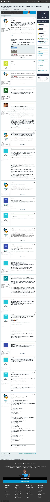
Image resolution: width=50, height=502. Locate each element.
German (8, 500)
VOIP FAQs (39, 491)
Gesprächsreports (28, 493)
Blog (38, 488)
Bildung (16, 494)
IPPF (4, 500)
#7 (34, 148)
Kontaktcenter (17, 490)
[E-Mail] (7, 456)
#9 (34, 198)
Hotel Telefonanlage (18, 493)
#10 (34, 213)
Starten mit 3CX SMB (40, 487)
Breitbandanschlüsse (41, 58)
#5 (34, 102)
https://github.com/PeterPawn (15, 127)
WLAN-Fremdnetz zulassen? (43, 38)
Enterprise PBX (17, 487)
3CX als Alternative (40, 494)
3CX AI (27, 496)
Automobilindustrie (18, 497)
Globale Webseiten (7, 494)
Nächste (9, 16)
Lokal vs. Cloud (40, 68)
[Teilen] (33, 18)
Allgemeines (39, 49)
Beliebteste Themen (41, 60)
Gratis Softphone (28, 491)
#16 (34, 314)
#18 (34, 357)
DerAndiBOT (46, 80)
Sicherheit (39, 496)
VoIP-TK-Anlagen (40, 53)
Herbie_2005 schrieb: (14, 104)
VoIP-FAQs (39, 67)
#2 (34, 61)
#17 (34, 342)
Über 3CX (6, 487)
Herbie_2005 (3, 7)
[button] (30, 1)
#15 (34, 299)
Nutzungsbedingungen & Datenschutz (34, 500)
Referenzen (39, 497)
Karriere (6, 488)
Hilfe (45, 500)
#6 (34, 132)
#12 (34, 244)
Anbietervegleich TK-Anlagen (42, 70)
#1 (34, 18)
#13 (34, 260)
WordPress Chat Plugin (29, 494)
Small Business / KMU (18, 488)
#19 (34, 372)
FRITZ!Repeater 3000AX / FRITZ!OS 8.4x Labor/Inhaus (43, 25)
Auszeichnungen (7, 491)
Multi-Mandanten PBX (18, 491)
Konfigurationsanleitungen (41, 493)
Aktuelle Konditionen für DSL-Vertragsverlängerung (42, 29)
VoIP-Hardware (40, 55)
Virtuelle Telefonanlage (29, 487)
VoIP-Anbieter (40, 51)
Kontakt (6, 496)
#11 (34, 228)
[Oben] (47, 501)
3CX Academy (40, 490)
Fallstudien (6, 493)
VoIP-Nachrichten (40, 65)
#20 (34, 394)
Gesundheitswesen (18, 496)
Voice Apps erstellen (29, 488)
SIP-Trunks (27, 497)
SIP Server (27, 490)
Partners (6, 490)
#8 (34, 182)
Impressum (42, 500)
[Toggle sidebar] (48, 7)
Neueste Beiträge (42, 21)
